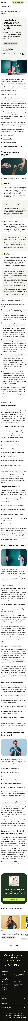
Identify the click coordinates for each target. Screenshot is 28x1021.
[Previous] (11, 945)
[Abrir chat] (24, 1017)
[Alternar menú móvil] (25, 2)
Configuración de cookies (19, 1015)
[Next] (17, 945)
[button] (12, 971)
